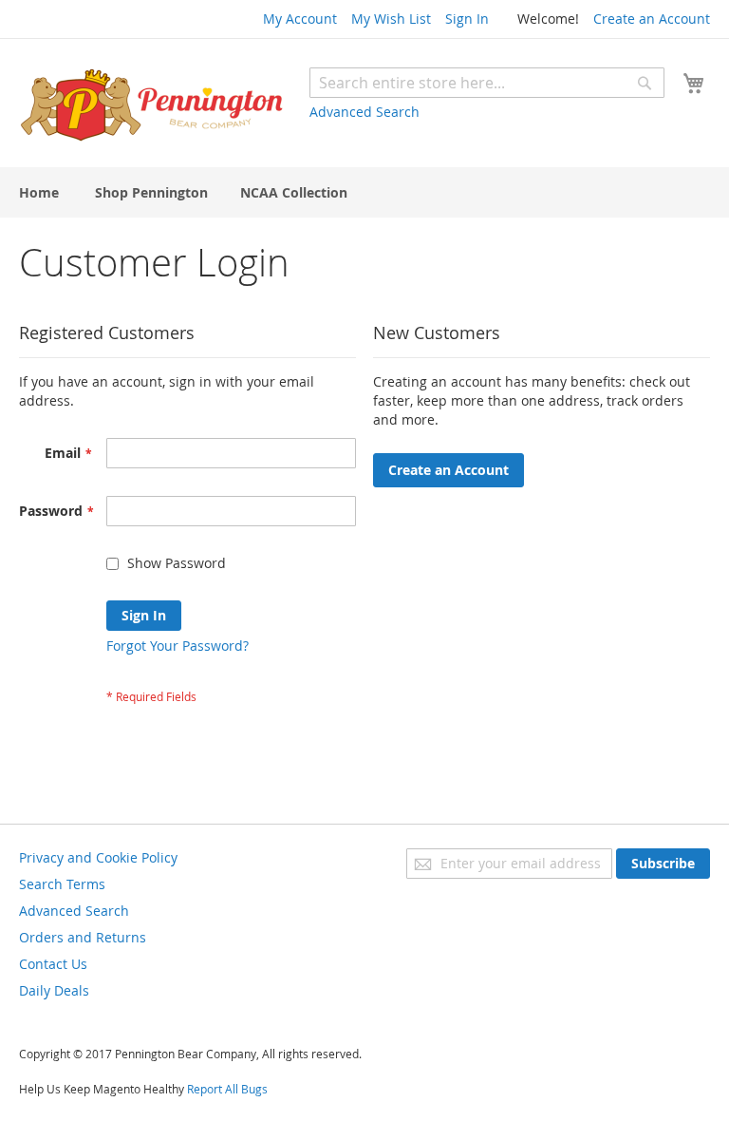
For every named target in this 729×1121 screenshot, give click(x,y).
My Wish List (391, 19)
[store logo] (152, 105)
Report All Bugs (227, 1088)
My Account (300, 19)
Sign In (467, 19)
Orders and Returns (82, 937)
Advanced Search (364, 112)
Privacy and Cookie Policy (98, 857)
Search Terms (62, 884)
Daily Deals (54, 990)
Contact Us (53, 964)
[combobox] (486, 82)
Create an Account (651, 19)
